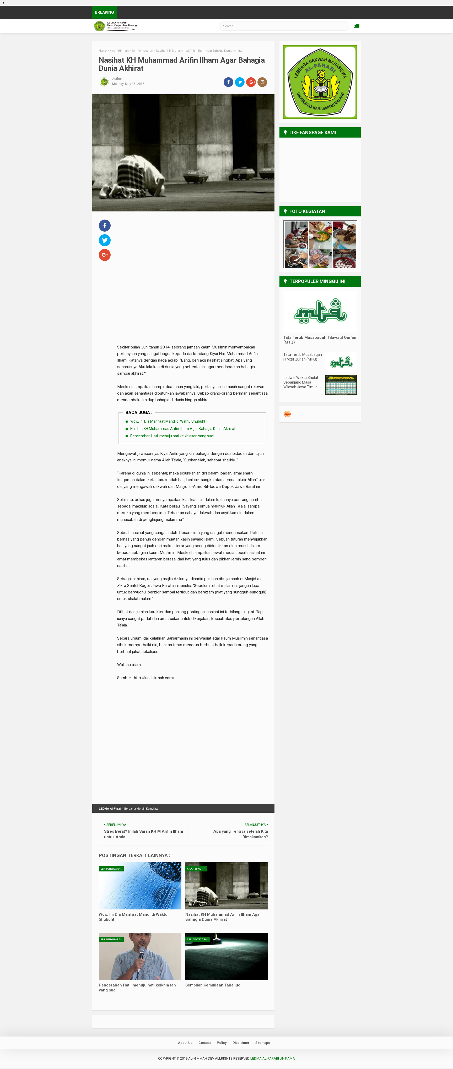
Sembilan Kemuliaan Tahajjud (212, 985)
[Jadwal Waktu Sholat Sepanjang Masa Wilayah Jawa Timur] (341, 394)
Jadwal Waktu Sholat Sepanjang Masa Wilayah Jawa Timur (300, 382)
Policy (221, 1043)
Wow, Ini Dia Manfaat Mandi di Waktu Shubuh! (167, 421)
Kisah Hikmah (196, 869)
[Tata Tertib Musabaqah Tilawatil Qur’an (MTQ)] (320, 331)
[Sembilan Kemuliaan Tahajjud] (226, 956)
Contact (204, 1043)
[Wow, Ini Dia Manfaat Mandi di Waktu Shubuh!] (140, 885)
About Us (185, 1043)
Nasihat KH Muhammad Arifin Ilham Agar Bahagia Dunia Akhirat (182, 429)
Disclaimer (241, 1043)
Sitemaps (262, 1043)
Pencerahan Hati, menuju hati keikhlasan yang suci (172, 436)
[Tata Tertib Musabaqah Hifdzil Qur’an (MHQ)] (341, 371)
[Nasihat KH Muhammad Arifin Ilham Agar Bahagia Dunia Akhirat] (226, 885)
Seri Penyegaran (111, 869)
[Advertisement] (192, 255)
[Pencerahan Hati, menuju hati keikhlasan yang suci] (140, 956)
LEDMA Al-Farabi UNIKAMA (144, 26)
